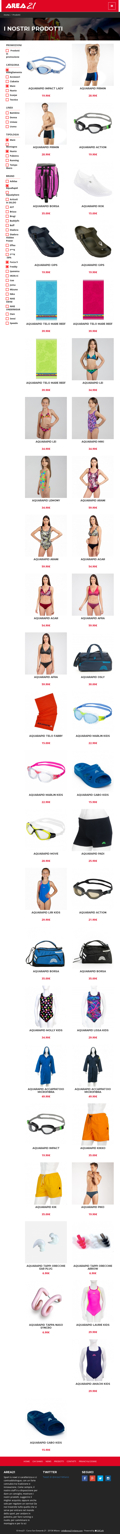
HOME (27, 1461)
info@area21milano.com (72, 1530)
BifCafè (100, 1530)
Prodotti (16, 14)
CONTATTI (71, 1461)
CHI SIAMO (37, 1461)
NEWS (48, 1461)
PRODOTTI (59, 1461)
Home (7, 14)
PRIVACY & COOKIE (88, 1461)
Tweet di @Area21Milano (56, 1476)
